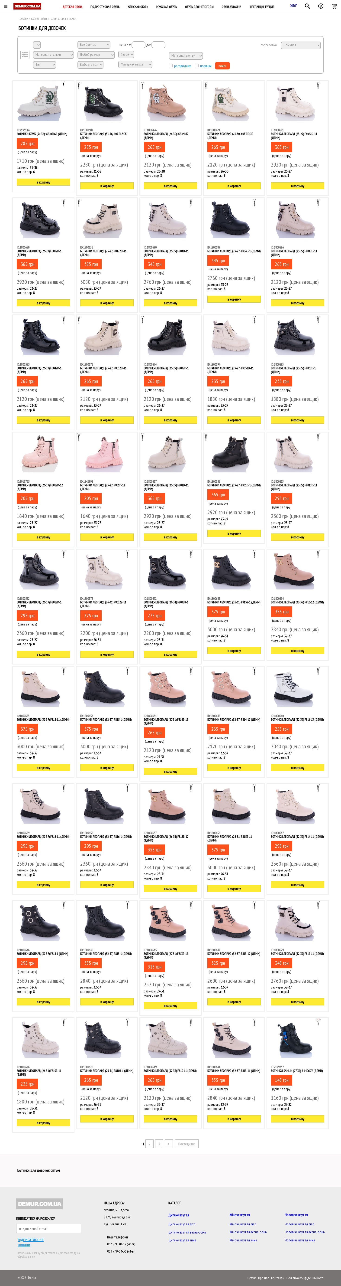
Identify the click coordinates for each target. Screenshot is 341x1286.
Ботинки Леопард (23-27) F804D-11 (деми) (166, 253)
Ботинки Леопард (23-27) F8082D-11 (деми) (294, 135)
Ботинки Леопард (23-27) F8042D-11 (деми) (294, 253)
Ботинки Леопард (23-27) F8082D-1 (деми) (39, 253)
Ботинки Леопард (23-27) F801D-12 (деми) (102, 487)
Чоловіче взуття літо (299, 1224)
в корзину (43, 182)
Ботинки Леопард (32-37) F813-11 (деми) (233, 1071)
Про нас (263, 1278)
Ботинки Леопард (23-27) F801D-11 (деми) (166, 487)
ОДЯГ (293, 5)
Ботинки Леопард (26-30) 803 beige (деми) (230, 135)
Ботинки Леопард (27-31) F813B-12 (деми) (166, 955)
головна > (24, 18)
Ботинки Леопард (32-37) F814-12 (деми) (233, 719)
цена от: (125, 45)
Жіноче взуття (240, 1214)
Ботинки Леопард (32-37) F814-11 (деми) (297, 836)
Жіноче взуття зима (243, 1240)
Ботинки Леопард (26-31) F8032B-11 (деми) (103, 604)
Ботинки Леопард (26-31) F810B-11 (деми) (39, 1072)
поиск (222, 65)
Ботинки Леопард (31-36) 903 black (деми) (103, 135)
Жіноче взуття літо (243, 1224)
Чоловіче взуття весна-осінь (305, 1232)
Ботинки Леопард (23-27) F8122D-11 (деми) (103, 253)
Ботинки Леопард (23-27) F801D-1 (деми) (234, 485)
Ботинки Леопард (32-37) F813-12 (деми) (233, 954)
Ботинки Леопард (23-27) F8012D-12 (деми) (40, 487)
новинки (206, 66)
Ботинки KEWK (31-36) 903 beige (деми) (42, 134)
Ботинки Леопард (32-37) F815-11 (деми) (43, 719)
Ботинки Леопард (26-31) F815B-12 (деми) (166, 838)
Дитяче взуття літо (182, 1224)
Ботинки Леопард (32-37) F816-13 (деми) (297, 719)
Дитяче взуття (178, 1215)
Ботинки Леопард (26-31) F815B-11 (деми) (229, 838)
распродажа (182, 66)
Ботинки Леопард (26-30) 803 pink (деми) (166, 135)
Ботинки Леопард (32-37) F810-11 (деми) (170, 1071)
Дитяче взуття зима (182, 1240)
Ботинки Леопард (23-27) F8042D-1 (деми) (39, 370)
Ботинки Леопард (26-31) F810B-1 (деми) (106, 1071)
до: (148, 45)
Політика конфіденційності (305, 1278)
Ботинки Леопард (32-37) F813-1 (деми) (106, 954)
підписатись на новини (31, 1242)
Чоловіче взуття (296, 1214)
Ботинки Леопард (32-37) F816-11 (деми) (43, 836)
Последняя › (186, 1144)
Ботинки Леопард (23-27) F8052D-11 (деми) (230, 370)
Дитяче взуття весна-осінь (187, 1232)
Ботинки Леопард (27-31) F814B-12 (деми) (166, 721)
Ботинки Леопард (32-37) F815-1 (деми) (106, 719)
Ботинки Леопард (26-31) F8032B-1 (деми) (166, 604)
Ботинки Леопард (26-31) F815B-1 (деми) (233, 602)
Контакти (277, 1278)
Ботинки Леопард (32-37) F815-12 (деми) (297, 602)
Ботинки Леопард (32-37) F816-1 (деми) (106, 836)
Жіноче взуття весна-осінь (248, 1232)
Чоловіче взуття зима (300, 1240)
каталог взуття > (40, 18)
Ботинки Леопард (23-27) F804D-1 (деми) (234, 251)
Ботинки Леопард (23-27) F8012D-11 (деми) (294, 487)
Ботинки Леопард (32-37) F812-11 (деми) (297, 954)
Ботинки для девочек (63, 18)
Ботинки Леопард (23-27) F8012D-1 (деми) (39, 604)
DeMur (252, 1278)
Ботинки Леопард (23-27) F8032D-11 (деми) (103, 370)
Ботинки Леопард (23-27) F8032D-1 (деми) (166, 370)
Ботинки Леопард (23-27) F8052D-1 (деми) (293, 370)
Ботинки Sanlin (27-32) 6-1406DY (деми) (297, 1071)
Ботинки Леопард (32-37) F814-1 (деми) (42, 954)
